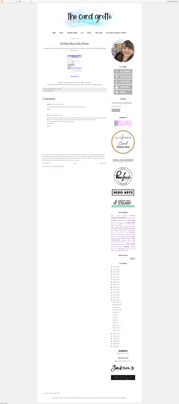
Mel (48, 115)
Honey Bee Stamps (117, 225)
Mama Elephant (124, 227)
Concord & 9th (131, 218)
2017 (114, 289)
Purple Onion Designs (128, 236)
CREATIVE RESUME (72, 33)
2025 (114, 269)
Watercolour (121, 248)
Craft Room (120, 220)
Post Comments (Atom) (57, 166)
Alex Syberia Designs (119, 215)
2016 (114, 292)
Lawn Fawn (114, 227)
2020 (114, 282)
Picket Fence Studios (116, 232)
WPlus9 (133, 247)
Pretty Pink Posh (129, 234)
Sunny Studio (118, 242)
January (115, 330)
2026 (114, 266)
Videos (126, 246)
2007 (114, 346)
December (116, 302)
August (115, 312)
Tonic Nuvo (118, 247)
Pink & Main (126, 232)
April (114, 322)
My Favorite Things (121, 229)
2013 (114, 300)
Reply (48, 109)
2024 (114, 272)
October (115, 307)
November (116, 304)
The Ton (123, 244)
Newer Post (46, 163)
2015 (114, 295)
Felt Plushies (114, 223)
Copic (113, 220)
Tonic (112, 247)
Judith (49, 104)
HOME (54, 33)
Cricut (125, 220)
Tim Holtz (130, 244)
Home (75, 163)
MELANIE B (74, 76)
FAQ (82, 33)
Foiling (121, 223)
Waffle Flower (114, 248)
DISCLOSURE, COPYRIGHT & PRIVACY (116, 33)
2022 (114, 277)
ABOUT (61, 33)
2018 (114, 287)
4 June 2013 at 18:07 (57, 104)
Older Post (103, 163)
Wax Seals (129, 248)
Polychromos (119, 234)
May (114, 320)
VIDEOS (89, 33)
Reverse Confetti (116, 238)
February (115, 327)
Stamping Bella (126, 240)
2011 (114, 336)
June (114, 317)
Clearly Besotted (118, 218)
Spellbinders (115, 240)
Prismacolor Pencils (115, 236)
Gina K (124, 223)
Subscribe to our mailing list (121, 103)
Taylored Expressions (127, 241)
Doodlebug (131, 220)
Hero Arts (131, 223)
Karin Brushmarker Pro (129, 225)
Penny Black (131, 230)
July (114, 315)
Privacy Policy (48, 393)
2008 (114, 343)
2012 (114, 333)
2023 (114, 274)
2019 (114, 284)
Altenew (132, 215)
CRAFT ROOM (98, 33)
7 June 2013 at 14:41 (56, 115)
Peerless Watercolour (120, 230)
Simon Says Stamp (128, 238)
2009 (114, 341)
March (115, 325)
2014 (114, 297)
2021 (114, 279)
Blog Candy (50, 90)
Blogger (124, 398)
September (116, 310)
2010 (114, 338)
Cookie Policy (56, 393)
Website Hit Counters (123, 353)
